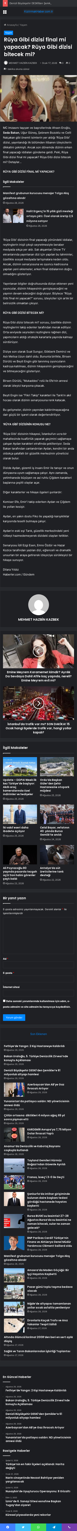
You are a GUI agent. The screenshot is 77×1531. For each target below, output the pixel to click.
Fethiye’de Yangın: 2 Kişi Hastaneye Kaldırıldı (34, 1046)
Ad (5, 958)
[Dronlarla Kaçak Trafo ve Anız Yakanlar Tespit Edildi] (14, 1325)
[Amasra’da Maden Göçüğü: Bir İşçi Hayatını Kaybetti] (14, 1275)
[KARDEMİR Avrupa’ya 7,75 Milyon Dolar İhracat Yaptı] (14, 1135)
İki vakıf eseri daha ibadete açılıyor (15, 829)
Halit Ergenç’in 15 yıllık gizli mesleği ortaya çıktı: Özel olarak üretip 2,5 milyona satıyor (49, 216)
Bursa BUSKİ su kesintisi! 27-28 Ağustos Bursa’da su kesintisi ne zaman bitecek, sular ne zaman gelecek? (49, 1222)
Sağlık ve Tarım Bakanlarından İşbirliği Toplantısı (37, 1351)
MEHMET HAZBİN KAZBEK (23, 63)
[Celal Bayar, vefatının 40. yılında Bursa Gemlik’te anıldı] (57, 814)
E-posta (8, 972)
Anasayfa (12, 24)
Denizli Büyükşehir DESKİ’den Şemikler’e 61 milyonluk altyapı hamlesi (32, 1072)
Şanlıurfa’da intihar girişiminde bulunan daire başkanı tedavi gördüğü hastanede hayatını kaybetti (48, 1200)
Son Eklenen (38, 1034)
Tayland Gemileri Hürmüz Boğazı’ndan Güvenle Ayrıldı (46, 1162)
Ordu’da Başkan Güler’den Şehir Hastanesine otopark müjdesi (54, 785)
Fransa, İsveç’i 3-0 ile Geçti (45, 1177)
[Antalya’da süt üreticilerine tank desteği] (57, 854)
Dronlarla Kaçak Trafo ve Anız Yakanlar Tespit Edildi (47, 1322)
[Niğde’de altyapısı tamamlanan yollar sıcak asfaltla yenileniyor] (14, 1309)
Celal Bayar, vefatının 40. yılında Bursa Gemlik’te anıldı (54, 831)
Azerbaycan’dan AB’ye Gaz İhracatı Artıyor (45, 1086)
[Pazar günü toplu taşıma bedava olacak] (14, 1292)
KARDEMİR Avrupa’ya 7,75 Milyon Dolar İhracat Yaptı (49, 1131)
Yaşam (23, 24)
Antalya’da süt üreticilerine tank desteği (52, 871)
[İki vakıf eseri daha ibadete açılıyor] (20, 814)
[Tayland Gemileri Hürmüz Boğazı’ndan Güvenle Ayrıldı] (14, 1165)
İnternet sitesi (11, 986)
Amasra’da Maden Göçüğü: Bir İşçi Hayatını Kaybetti (48, 1272)
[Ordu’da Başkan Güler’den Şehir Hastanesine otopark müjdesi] (57, 767)
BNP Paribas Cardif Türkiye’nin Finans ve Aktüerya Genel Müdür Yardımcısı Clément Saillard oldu (49, 1242)
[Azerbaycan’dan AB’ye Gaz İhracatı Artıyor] (14, 1090)
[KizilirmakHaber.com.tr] (38, 11)
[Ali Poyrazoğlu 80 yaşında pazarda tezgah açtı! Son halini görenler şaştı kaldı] (20, 854)
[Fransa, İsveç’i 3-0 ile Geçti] (14, 1182)
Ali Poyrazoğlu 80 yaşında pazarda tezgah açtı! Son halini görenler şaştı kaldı (20, 873)
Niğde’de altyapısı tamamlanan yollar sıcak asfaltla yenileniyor (49, 1305)
